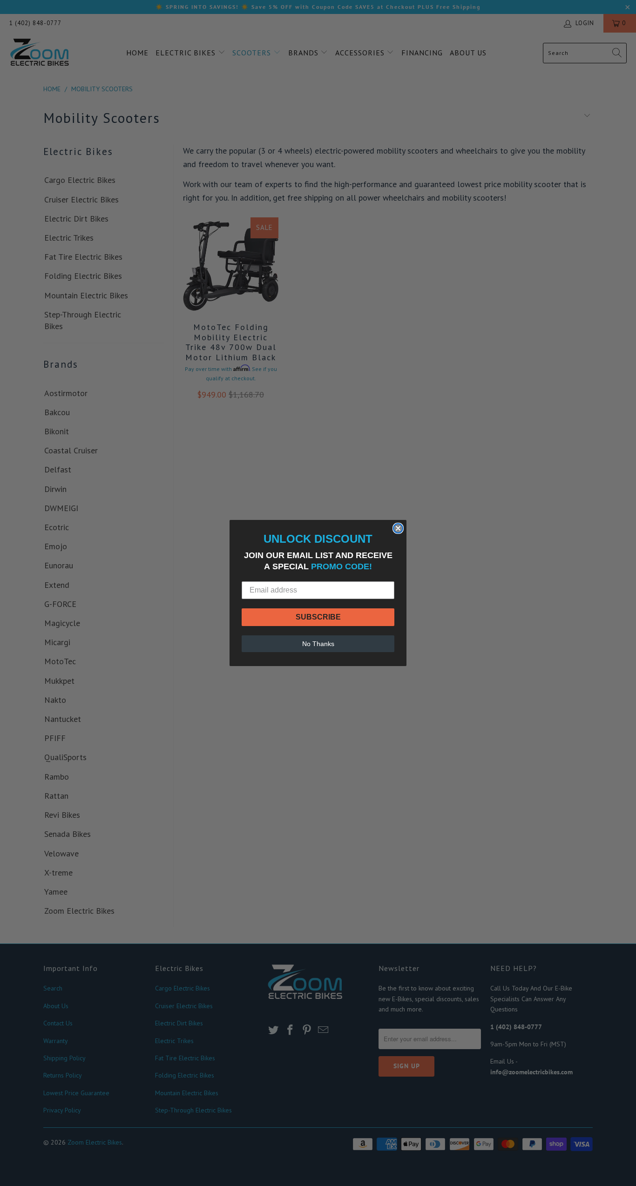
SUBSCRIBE (318, 617)
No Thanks (318, 643)
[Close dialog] (398, 528)
